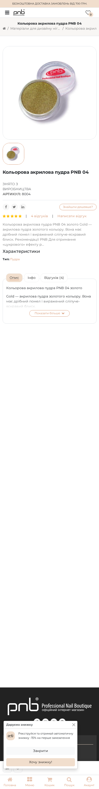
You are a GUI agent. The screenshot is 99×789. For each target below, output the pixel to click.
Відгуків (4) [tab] (54, 278)
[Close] (74, 725)
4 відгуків (39, 216)
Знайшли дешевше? (78, 207)
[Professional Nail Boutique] (19, 12)
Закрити (40, 751)
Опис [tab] (14, 278)
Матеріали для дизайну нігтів (35, 28)
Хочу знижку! (40, 762)
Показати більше (48, 313)
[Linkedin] (22, 207)
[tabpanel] (49, 301)
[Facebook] (6, 207)
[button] (29, 782)
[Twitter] (14, 207)
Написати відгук (72, 216)
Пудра (15, 259)
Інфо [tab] (32, 278)
